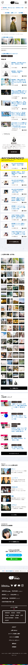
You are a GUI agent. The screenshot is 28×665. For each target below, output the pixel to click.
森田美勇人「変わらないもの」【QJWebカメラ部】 (13, 7)
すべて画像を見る (14, 388)
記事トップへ (14, 12)
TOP (3, 571)
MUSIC (13, 613)
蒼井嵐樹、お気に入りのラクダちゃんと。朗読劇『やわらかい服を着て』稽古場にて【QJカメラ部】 (18, 199)
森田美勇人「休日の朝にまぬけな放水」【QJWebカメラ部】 (18, 63)
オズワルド (14, 505)
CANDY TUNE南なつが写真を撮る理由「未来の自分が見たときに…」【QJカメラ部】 (18, 216)
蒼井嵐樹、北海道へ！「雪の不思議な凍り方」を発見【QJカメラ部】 (18, 173)
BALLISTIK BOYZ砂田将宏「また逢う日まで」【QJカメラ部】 (18, 182)
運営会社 (14, 643)
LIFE (21, 615)
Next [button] (24, 533)
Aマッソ (13, 469)
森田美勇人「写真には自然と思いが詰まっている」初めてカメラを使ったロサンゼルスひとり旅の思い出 (18, 81)
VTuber (7, 615)
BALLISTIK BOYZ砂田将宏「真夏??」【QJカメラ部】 (18, 164)
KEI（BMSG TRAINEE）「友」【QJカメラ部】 (18, 439)
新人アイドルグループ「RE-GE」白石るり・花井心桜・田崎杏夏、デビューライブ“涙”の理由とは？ (18, 114)
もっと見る (14, 514)
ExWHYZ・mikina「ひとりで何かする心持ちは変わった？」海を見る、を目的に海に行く (19, 429)
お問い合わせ (14, 630)
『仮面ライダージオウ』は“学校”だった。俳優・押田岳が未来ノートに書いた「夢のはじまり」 (19, 406)
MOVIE (18, 613)
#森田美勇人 (4, 50)
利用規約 (14, 647)
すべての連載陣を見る (14, 541)
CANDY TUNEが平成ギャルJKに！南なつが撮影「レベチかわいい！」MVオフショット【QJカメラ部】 (18, 233)
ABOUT (14, 627)
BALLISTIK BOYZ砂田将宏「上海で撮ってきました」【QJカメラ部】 (17, 191)
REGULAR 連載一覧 (9, 571)
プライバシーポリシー (14, 640)
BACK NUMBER (9, 618)
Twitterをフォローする (15, 555)
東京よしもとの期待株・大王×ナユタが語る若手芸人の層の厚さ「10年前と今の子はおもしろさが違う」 (19, 93)
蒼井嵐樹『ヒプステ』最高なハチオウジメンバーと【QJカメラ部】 (18, 225)
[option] (4, 41)
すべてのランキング (14, 453)
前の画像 (7, 12)
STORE (17, 618)
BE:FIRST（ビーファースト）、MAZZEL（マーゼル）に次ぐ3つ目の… (18, 490)
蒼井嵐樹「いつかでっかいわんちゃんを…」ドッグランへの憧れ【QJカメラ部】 (18, 207)
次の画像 (21, 12)
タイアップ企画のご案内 (14, 633)
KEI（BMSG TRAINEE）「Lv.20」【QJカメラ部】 (17, 447)
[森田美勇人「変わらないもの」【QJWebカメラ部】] (3, 260)
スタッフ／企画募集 (14, 637)
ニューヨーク (14, 478)
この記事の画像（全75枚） (7, 37)
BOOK (17, 615)
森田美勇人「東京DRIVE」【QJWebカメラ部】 (17, 71)
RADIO (12, 615)
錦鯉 (12, 496)
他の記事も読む (14, 151)
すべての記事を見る (14, 241)
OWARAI (7, 613)
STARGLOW (14, 487)
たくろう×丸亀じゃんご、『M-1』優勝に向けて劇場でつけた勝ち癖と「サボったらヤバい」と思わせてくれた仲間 (18, 103)
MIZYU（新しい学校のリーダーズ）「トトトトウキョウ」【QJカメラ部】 (19, 417)
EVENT (7, 620)
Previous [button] (2, 533)
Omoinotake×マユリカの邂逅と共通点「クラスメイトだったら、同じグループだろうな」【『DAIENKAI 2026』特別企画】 (18, 125)
